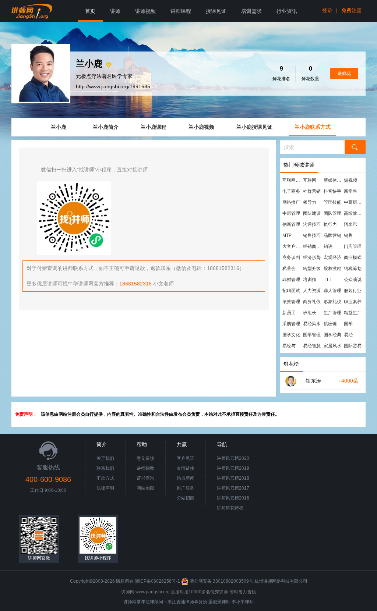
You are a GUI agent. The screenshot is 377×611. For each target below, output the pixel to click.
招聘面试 (291, 290)
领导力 (309, 202)
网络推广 (291, 202)
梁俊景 (215, 601)
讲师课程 (180, 11)
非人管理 (332, 290)
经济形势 (312, 257)
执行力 (330, 224)
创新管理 (291, 224)
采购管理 (291, 323)
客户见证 (185, 458)
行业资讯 (286, 11)
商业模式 (353, 257)
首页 (90, 11)
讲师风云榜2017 (233, 488)
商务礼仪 (312, 301)
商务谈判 (291, 257)
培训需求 (251, 11)
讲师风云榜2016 (233, 498)
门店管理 (353, 246)
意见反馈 (145, 458)
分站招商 (185, 498)
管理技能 (332, 202)
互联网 (309, 180)
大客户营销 (292, 246)
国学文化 (291, 334)
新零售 (350, 191)
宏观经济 (332, 257)
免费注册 (351, 10)
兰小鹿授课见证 (254, 127)
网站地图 (145, 488)
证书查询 (145, 478)
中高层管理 (354, 202)
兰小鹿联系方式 (313, 127)
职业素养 (353, 301)
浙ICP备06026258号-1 (157, 581)
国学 (348, 323)
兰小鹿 (58, 127)
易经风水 (312, 323)
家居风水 (332, 345)
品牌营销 (332, 235)
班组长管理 (313, 312)
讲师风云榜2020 (233, 458)
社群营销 (312, 191)
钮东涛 (313, 381)
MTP (287, 235)
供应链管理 (333, 323)
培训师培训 (313, 279)
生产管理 (332, 312)
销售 (348, 235)
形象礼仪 (332, 301)
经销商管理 (313, 246)
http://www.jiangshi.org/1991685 (113, 86)
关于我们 (105, 458)
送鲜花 (344, 73)
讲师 (115, 11)
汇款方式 (105, 478)
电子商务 (291, 191)
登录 (327, 10)
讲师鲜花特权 (230, 508)
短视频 (350, 180)
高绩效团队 (354, 213)
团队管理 (332, 213)
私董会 (289, 268)
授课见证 (216, 11)
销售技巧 (312, 235)
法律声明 (105, 488)
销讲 (328, 246)
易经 (348, 334)
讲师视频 (145, 11)
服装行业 (353, 290)
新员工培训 (292, 312)
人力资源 (312, 290)
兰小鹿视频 (201, 127)
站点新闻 (185, 478)
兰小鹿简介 (106, 127)
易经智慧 (312, 345)
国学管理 (312, 334)
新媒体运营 (333, 180)
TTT (327, 279)
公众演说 (353, 279)
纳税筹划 (353, 268)
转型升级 (312, 268)
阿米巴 (350, 224)
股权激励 (332, 268)
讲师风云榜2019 (233, 468)
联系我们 (105, 468)
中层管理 (291, 213)
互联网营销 (292, 180)
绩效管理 (291, 301)
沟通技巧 (312, 224)
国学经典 (332, 334)
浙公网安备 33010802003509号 (221, 581)
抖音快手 (332, 191)
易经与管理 (292, 345)
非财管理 (291, 279)
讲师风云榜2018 (233, 478)
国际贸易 (353, 345)
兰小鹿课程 (153, 127)
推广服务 (185, 488)
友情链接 (185, 468)
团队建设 (312, 213)
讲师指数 (145, 468)
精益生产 (353, 312)
